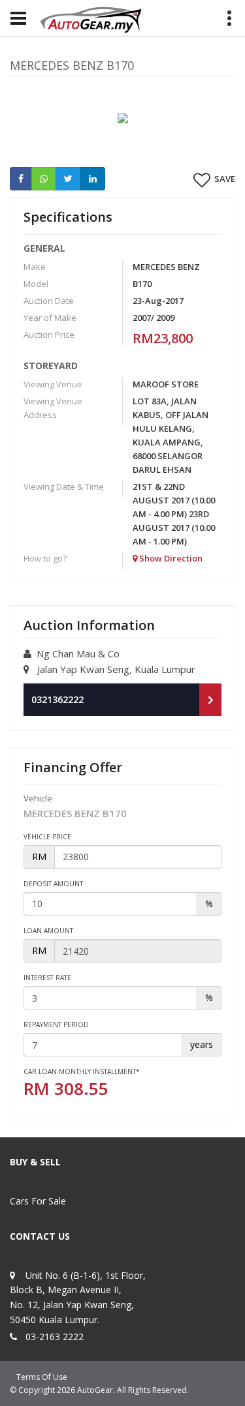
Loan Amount (48, 930)
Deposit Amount (53, 883)
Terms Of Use (41, 1377)
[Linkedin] (92, 178)
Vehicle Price (47, 836)
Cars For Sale (38, 1201)
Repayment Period (56, 1024)
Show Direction (170, 558)
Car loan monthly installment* (82, 1071)
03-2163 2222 (54, 1336)
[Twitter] (68, 178)
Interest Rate (47, 977)
